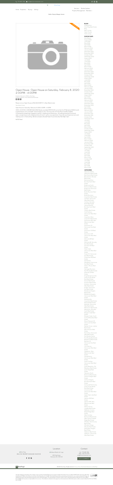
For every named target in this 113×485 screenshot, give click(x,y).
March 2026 (87, 46)
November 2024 (89, 73)
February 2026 (88, 48)
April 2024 (87, 83)
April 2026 (87, 45)
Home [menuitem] (17, 9)
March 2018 (87, 167)
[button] (20, 1)
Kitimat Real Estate (89, 280)
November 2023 (89, 90)
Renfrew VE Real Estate (90, 339)
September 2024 (89, 76)
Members (89, 10)
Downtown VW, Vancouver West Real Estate (90, 235)
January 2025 (88, 70)
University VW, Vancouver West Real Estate (90, 391)
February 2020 (88, 140)
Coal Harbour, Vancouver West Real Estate (90, 214)
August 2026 (88, 40)
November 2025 (89, 53)
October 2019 (88, 145)
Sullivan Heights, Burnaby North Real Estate (89, 381)
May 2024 (87, 81)
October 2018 (88, 159)
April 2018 (87, 165)
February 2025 (88, 68)
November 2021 (88, 115)
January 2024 (88, 88)
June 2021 (87, 122)
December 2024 (89, 71)
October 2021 (88, 117)
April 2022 (87, 107)
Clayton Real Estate (89, 210)
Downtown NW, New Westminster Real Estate (90, 222)
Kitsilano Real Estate (90, 282)
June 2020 (87, 135)
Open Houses (88, 32)
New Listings (87, 30)
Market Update (85, 8)
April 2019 (87, 155)
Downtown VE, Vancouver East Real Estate (90, 227)
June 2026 (87, 41)
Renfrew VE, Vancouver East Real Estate (90, 343)
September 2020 (89, 130)
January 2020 (88, 142)
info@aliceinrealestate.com (35, 1)
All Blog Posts (88, 25)
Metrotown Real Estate (90, 307)
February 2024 (88, 86)
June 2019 (87, 152)
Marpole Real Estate (90, 302)
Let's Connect (84, 458)
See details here (20, 105)
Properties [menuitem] (23, 9)
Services (76, 8)
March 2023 (87, 98)
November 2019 (88, 144)
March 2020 (87, 139)
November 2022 (89, 105)
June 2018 (87, 162)
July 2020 (87, 133)
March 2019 (87, 157)
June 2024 (87, 80)
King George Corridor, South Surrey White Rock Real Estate (90, 277)
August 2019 (87, 149)
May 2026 (87, 43)
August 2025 (88, 58)
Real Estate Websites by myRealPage (89, 466)
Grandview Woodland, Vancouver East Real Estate (90, 262)
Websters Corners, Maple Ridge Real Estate (89, 412)
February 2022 (88, 110)
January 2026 (88, 50)
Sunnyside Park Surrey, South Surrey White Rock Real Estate (90, 386)
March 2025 (87, 66)
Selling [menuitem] (36, 9)
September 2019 (89, 147)
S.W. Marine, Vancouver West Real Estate (90, 348)
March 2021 (87, 127)
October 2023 (88, 92)
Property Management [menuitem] (78, 10)
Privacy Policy (78, 466)
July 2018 (86, 160)
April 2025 (87, 65)
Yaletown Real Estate (90, 432)
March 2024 (87, 85)
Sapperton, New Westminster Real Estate (29, 97)
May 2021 (87, 123)
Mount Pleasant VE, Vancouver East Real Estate (90, 323)
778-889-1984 (21, 1)
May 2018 (87, 164)
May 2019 (87, 154)
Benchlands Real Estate (90, 175)
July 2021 (87, 120)
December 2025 (89, 51)
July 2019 (87, 150)
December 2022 (89, 103)
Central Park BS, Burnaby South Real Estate (89, 207)
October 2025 (88, 55)
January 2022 (88, 112)
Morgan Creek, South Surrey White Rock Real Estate (90, 318)
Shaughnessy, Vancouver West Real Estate (90, 358)
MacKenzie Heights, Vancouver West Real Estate (90, 296)
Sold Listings (87, 33)
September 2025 (89, 56)
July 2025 (87, 60)
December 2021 (88, 113)
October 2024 (88, 75)
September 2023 (89, 93)
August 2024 (88, 78)
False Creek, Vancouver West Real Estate (90, 250)
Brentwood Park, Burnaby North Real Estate (89, 182)
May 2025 (87, 63)
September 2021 (89, 118)
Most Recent (87, 38)
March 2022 (87, 108)
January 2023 (88, 102)
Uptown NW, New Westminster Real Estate (89, 403)
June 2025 (87, 61)
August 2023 (88, 95)
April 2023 (87, 97)
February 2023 (88, 100)
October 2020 (88, 128)
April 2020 (87, 137)
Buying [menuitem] (30, 9)
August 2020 (88, 132)
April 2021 (87, 125)
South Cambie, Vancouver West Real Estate (90, 363)
